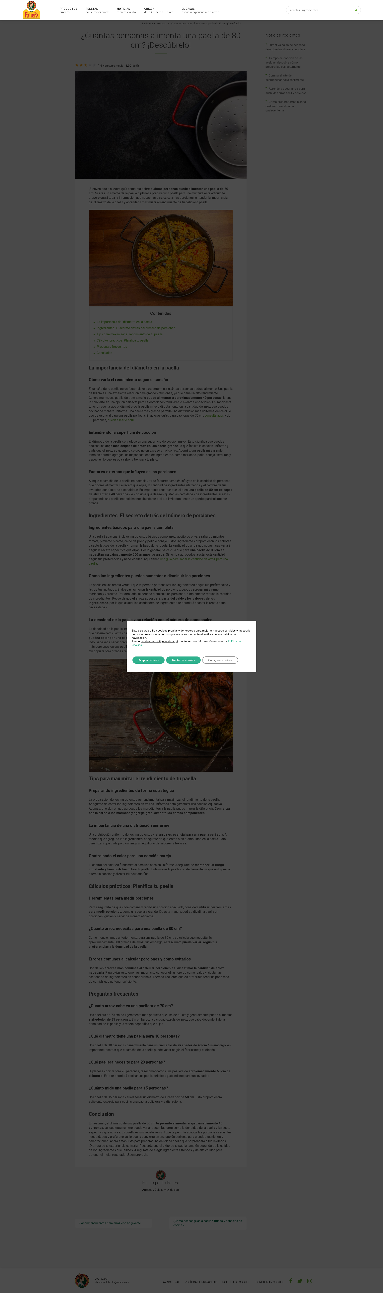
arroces (68, 10)
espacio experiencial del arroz (200, 10)
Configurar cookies (220, 660)
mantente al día (126, 10)
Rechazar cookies (183, 660)
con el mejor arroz (97, 10)
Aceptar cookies (148, 660)
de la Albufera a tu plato (158, 10)
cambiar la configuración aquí (159, 641)
